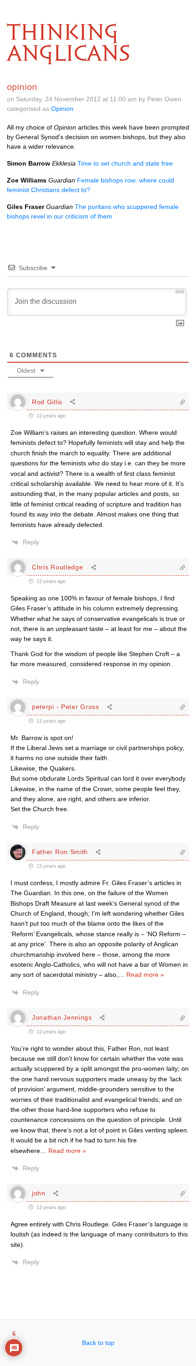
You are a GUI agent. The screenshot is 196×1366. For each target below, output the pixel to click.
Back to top (98, 1342)
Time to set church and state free (125, 163)
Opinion (62, 108)
